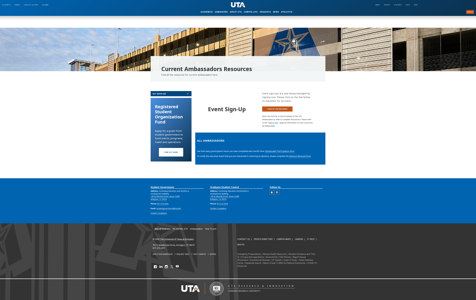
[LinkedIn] (160, 266)
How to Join (273, 122)
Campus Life (251, 12)
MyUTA (240, 244)
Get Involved (159, 94)
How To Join (210, 228)
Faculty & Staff (31, 5)
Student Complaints (159, 213)
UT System (277, 260)
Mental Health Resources (275, 254)
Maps (378, 5)
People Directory (263, 239)
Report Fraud (269, 263)
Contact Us (243, 239)
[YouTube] (177, 266)
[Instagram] (166, 266)
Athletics (286, 12)
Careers (299, 239)
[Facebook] (155, 266)
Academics (207, 12)
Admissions (221, 12)
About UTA (236, 12)
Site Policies (285, 257)
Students (6, 5)
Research (265, 12)
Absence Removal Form (300, 156)
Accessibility (272, 257)
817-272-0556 (162, 203)
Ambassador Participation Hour (280, 151)
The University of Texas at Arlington (177, 239)
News (276, 12)
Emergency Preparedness (249, 254)
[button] (171, 152)
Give (416, 5)
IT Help (311, 239)
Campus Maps (284, 239)
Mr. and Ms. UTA (180, 228)
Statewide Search (253, 263)
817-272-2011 (159, 248)
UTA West (398, 5)
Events (387, 5)
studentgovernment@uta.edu (168, 208)
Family (17, 5)
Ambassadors (196, 228)
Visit (408, 5)
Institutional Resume (260, 260)
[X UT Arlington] (171, 266)
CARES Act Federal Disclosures (291, 263)
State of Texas (290, 260)
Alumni (45, 5)
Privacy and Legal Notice (252, 257)
